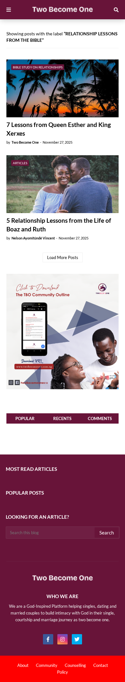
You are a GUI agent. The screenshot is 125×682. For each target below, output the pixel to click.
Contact (100, 665)
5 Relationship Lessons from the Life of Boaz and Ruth (58, 225)
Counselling (75, 665)
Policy (62, 672)
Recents (62, 418)
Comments (100, 418)
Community (46, 665)
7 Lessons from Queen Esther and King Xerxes (58, 129)
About (23, 665)
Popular (25, 418)
